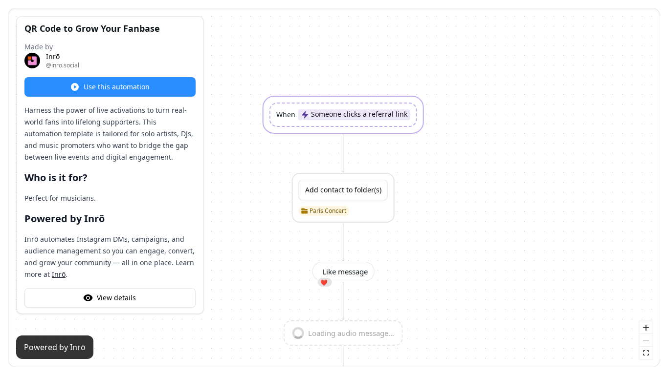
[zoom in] (646, 327)
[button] (343, 115)
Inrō (59, 274)
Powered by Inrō (55, 347)
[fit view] (646, 353)
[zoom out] (646, 340)
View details (116, 297)
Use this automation (117, 86)
